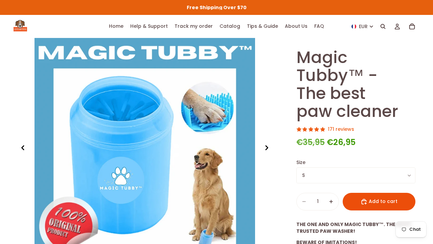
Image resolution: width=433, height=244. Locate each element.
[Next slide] (268, 148)
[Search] (382, 26)
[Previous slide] (21, 148)
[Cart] (412, 26)
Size (300, 162)
